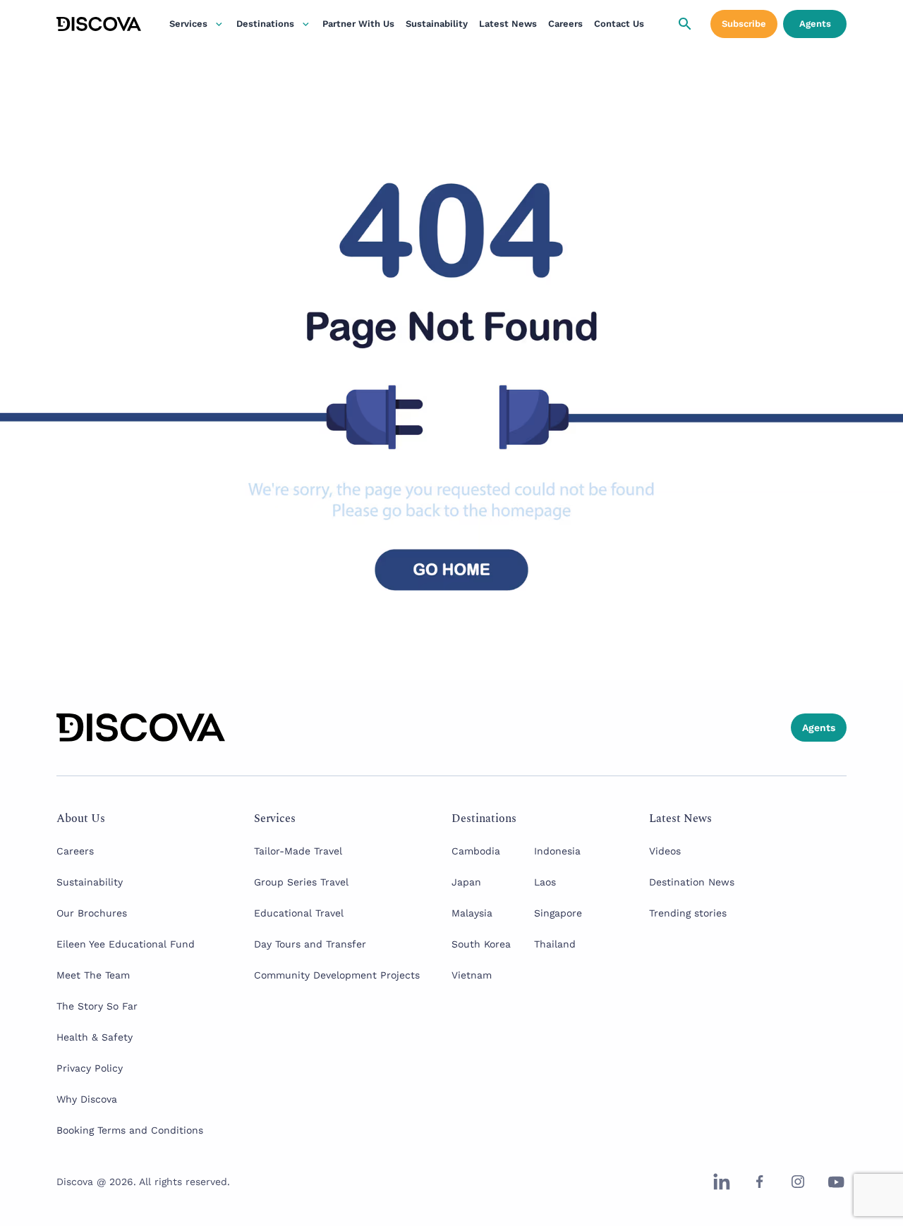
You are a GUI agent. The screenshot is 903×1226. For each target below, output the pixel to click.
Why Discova (86, 1099)
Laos (545, 882)
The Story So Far (97, 1006)
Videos (665, 851)
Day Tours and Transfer (310, 944)
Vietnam (472, 975)
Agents (815, 23)
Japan (466, 882)
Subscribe (744, 23)
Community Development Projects (337, 975)
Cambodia (476, 851)
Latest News (508, 23)
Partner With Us (358, 23)
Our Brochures (91, 913)
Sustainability (437, 23)
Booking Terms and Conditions (129, 1130)
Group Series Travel (301, 882)
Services (188, 23)
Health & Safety (94, 1037)
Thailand (555, 944)
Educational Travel (299, 913)
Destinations (265, 23)
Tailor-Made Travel (298, 851)
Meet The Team (93, 975)
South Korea (481, 944)
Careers (565, 23)
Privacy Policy (89, 1068)
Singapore (558, 913)
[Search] (685, 24)
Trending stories (688, 913)
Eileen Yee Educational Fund (125, 944)
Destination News (691, 882)
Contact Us (619, 23)
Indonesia (557, 851)
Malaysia (472, 913)
